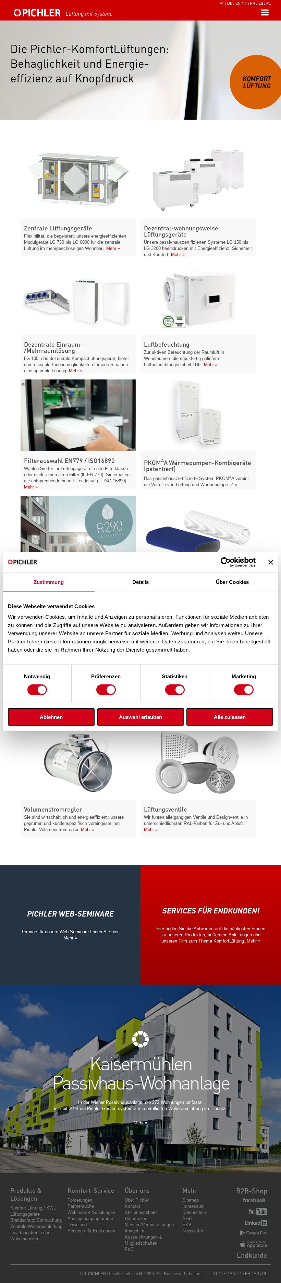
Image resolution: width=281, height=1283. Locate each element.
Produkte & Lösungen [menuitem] (25, 1194)
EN (238, 3)
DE (229, 3)
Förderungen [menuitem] (80, 1200)
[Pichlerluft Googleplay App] (253, 1233)
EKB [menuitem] (187, 1224)
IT (245, 3)
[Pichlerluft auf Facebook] (254, 1200)
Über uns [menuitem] (137, 1190)
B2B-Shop (251, 1190)
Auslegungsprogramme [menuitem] (90, 1218)
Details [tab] (140, 582)
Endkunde (252, 1255)
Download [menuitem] (77, 1224)
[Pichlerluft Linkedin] (256, 1223)
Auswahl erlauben (140, 717)
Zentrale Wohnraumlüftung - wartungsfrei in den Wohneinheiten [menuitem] (36, 1232)
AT (222, 3)
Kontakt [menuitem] (132, 1206)
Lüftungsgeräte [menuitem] (25, 1214)
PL (268, 3)
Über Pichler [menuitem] (137, 1200)
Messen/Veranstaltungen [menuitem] (149, 1224)
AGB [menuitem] (187, 1218)
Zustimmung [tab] (49, 582)
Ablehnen (51, 717)
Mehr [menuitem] (189, 1190)
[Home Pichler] (70, 16)
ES (260, 3)
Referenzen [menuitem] (136, 1218)
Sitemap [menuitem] (190, 1200)
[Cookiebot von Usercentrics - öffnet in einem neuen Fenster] (226, 562)
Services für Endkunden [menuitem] (91, 1230)
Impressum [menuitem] (193, 1206)
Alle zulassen (230, 717)
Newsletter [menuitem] (192, 1230)
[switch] (106, 689)
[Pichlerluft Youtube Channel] (257, 1212)
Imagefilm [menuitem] (134, 1230)
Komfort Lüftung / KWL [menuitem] (33, 1208)
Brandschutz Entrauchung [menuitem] (36, 1220)
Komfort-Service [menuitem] (91, 1190)
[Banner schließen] (270, 562)
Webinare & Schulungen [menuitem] (91, 1212)
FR (252, 3)
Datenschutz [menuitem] (194, 1212)
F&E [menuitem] (129, 1249)
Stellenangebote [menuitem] (141, 1212)
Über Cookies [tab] (232, 582)
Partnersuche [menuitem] (81, 1206)
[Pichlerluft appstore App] (253, 1245)
